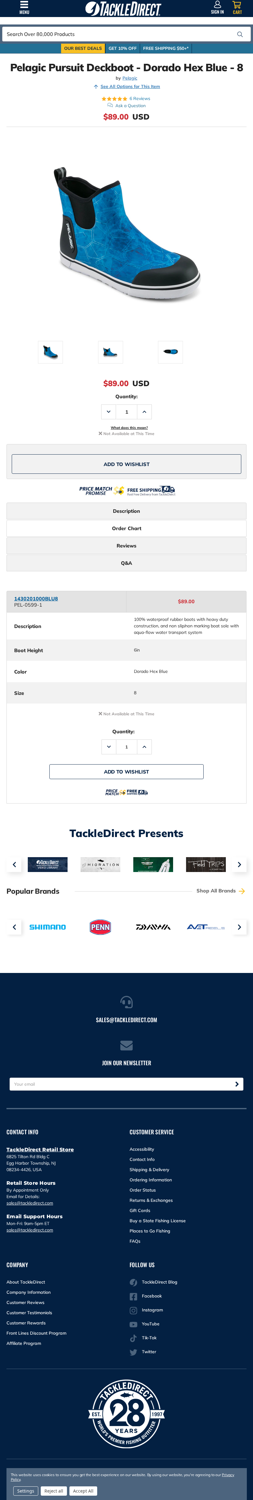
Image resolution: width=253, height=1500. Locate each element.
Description (126, 511)
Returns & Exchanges (151, 1200)
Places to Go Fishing (150, 1231)
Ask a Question (130, 105)
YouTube (151, 1324)
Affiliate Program (23, 1343)
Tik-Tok (149, 1338)
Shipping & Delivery (149, 1169)
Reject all (53, 1491)
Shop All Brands (217, 890)
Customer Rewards (26, 1323)
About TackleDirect (25, 1282)
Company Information (28, 1292)
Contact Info (142, 1159)
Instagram (152, 1310)
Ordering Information (151, 1180)
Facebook (152, 1296)
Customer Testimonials (29, 1312)
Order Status (143, 1190)
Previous (13, 864)
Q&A (126, 563)
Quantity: (126, 396)
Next (239, 864)
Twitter (149, 1351)
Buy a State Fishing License (158, 1220)
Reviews (126, 546)
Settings (25, 1491)
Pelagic (129, 78)
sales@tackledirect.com (29, 1203)
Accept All (83, 1491)
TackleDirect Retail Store (40, 1150)
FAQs (135, 1241)
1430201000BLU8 (36, 598)
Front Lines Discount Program (36, 1333)
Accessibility (142, 1149)
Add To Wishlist (127, 464)
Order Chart (126, 528)
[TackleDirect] (123, 8)
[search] (240, 34)
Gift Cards (140, 1210)
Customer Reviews (25, 1302)
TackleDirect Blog (159, 1282)
